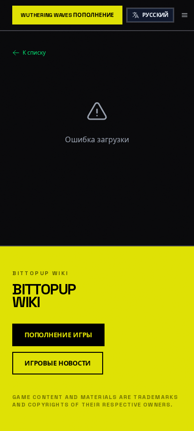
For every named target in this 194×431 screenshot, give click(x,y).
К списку (34, 53)
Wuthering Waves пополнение (67, 15)
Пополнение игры (58, 335)
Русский (155, 15)
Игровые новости (57, 363)
